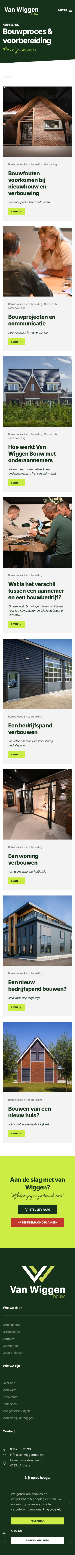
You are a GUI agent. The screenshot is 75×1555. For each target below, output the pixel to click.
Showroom (10, 1397)
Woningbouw (11, 1325)
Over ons (9, 1383)
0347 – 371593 (20, 1449)
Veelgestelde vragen (16, 1411)
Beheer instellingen (37, 1540)
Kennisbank (10, 1404)
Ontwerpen (10, 1346)
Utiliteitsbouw (12, 1332)
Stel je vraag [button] (39, 1209)
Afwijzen (16, 1530)
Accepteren (37, 1520)
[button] (65, 10)
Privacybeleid (52, 1509)
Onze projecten (13, 1353)
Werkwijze (10, 1390)
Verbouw (9, 1339)
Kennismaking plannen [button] (39, 1222)
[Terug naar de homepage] (21, 10)
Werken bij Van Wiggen (18, 1418)
